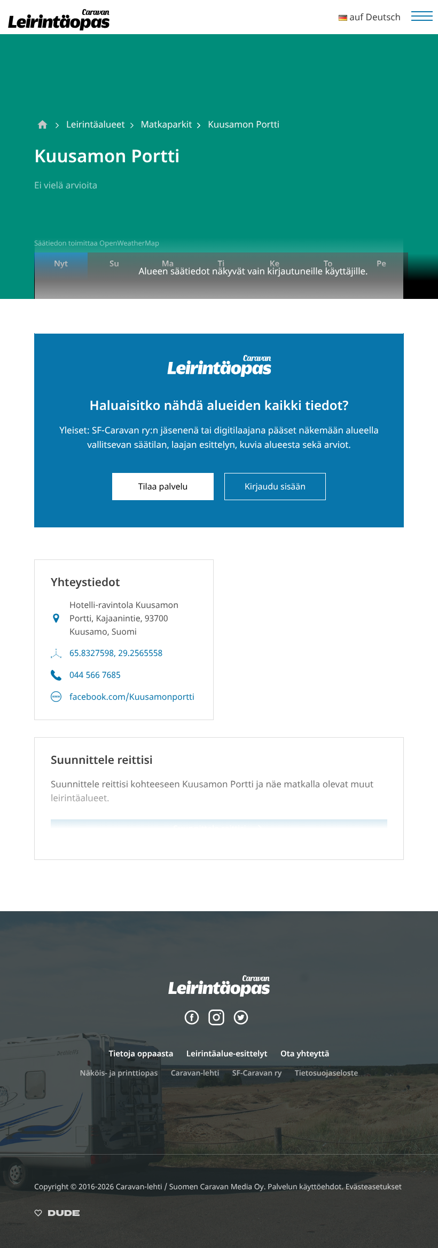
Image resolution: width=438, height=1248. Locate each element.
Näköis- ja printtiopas (119, 1073)
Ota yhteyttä (305, 1053)
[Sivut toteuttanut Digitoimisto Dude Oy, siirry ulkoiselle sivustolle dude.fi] (57, 1215)
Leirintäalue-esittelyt (227, 1053)
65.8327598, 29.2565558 (115, 653)
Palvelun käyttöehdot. (307, 1187)
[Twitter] (240, 1022)
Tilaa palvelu (163, 486)
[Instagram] (216, 1022)
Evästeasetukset (374, 1187)
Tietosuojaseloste (326, 1073)
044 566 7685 (95, 675)
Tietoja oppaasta (140, 1053)
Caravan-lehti (195, 1073)
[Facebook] (191, 1022)
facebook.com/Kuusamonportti (131, 696)
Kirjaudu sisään (275, 486)
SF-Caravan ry (257, 1073)
